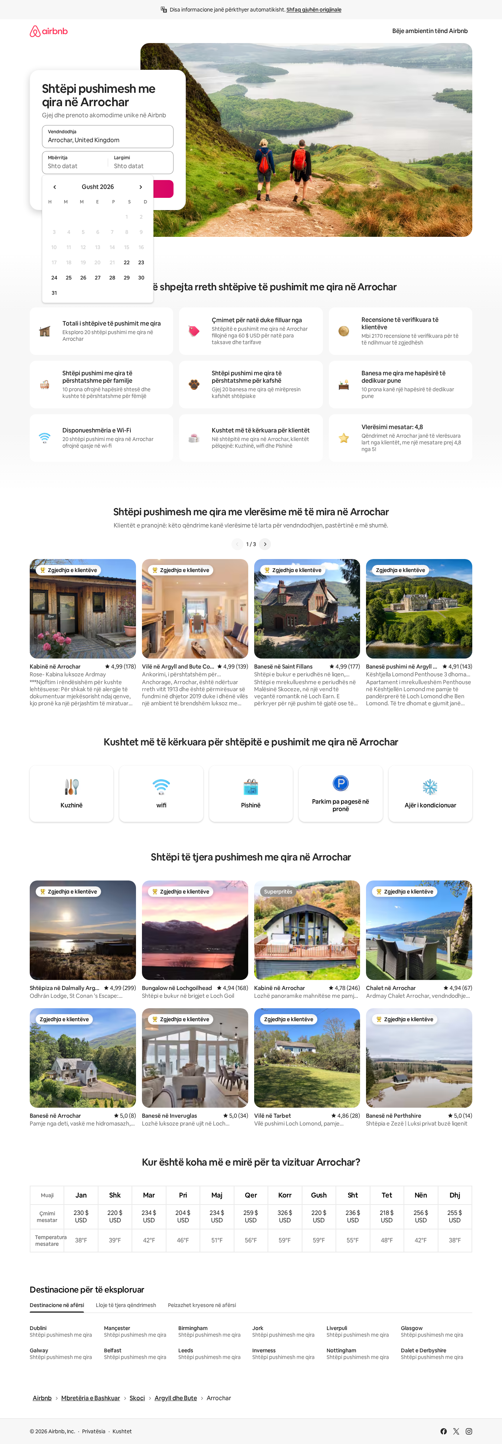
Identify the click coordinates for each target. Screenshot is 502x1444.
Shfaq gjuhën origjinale (313, 9)
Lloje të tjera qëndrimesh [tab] (126, 1305)
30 (141, 277)
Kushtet (122, 1431)
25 (69, 277)
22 (127, 262)
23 (141, 262)
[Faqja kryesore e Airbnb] (49, 31)
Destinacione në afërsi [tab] (57, 1305)
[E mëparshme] (237, 544)
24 (54, 277)
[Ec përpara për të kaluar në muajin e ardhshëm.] (140, 187)
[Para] (265, 544)
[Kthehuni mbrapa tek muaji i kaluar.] (55, 187)
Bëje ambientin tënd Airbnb (430, 31)
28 (112, 277)
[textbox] (75, 165)
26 (83, 277)
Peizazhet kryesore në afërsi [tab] (202, 1305)
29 (127, 277)
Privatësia (94, 1431)
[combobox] (108, 139)
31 (54, 293)
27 (98, 277)
